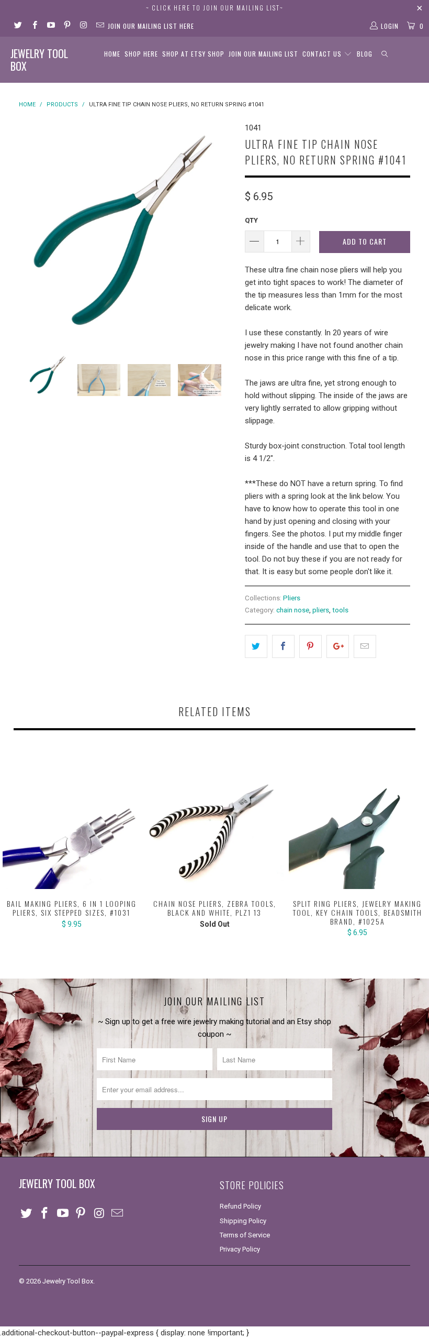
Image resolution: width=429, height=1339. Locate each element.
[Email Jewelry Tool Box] (99, 26)
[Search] (385, 54)
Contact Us (323, 53)
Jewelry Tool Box (39, 60)
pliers (320, 610)
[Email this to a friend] (365, 646)
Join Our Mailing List (263, 53)
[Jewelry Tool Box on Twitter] (17, 26)
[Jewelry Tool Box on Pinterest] (66, 26)
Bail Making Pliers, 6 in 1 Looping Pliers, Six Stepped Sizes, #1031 (71, 820)
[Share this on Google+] (337, 646)
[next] (223, 229)
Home (112, 53)
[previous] (30, 229)
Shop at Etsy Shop (193, 53)
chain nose (292, 610)
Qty (251, 220)
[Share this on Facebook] (283, 646)
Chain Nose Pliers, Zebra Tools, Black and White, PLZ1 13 (214, 820)
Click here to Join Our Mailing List (216, 7)
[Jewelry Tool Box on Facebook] (33, 26)
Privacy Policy (240, 1249)
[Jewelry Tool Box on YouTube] (50, 26)
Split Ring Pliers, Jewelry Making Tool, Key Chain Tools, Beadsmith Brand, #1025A (357, 820)
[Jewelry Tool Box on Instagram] (82, 26)
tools (340, 610)
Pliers (291, 598)
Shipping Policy (243, 1221)
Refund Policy (240, 1206)
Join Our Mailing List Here (151, 25)
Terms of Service (245, 1235)
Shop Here (141, 53)
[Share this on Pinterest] (310, 646)
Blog (364, 53)
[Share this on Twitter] (256, 646)
